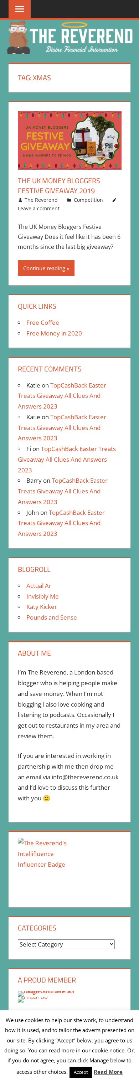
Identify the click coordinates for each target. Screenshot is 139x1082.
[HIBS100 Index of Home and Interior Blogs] (47, 991)
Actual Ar (38, 585)
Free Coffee (42, 322)
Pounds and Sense (51, 617)
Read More (108, 1071)
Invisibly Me (42, 596)
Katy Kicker (41, 606)
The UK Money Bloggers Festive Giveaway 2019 (59, 185)
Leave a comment (39, 208)
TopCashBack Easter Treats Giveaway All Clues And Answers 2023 (62, 396)
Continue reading (44, 268)
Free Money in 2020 (54, 333)
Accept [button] (81, 1072)
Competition (88, 199)
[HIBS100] (33, 997)
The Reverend (41, 199)
